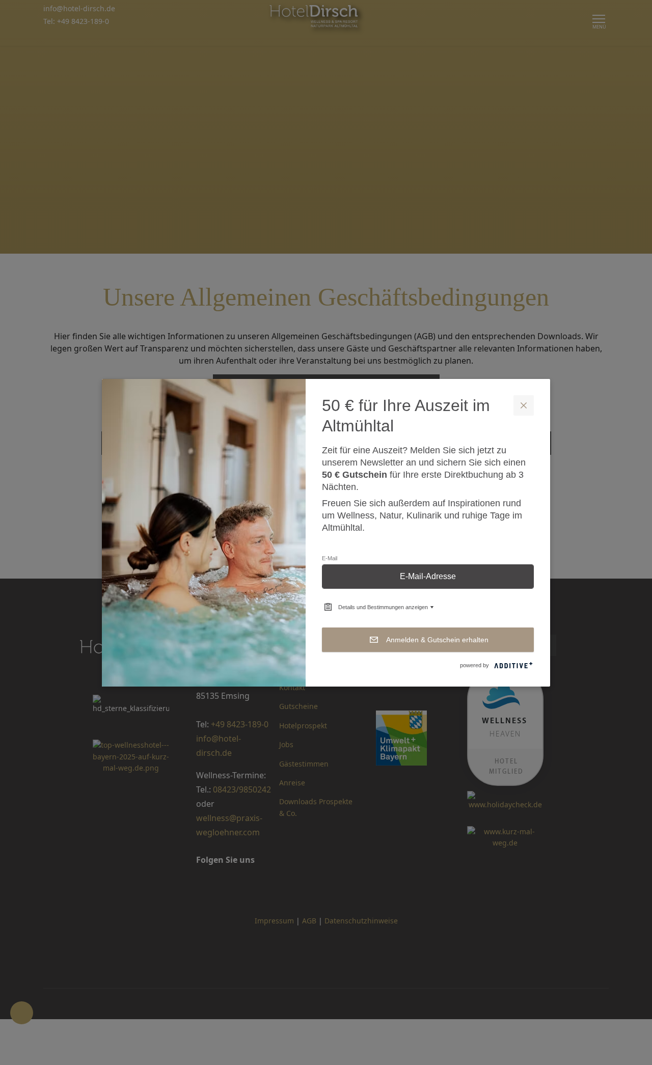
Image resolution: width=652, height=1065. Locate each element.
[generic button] (523, 405)
